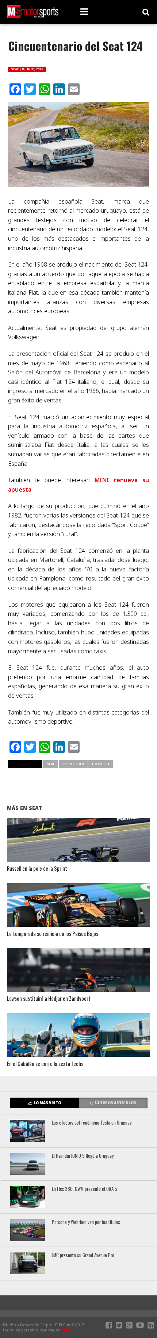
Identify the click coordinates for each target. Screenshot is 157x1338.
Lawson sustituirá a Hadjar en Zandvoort (49, 998)
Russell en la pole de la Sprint (37, 868)
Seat (50, 764)
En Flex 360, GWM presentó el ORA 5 (84, 1189)
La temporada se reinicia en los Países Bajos (52, 933)
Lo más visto (47, 1103)
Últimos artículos (115, 1103)
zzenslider (73, 764)
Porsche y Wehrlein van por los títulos (86, 1222)
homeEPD (100, 764)
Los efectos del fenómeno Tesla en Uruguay (91, 1123)
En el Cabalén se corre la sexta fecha (45, 1063)
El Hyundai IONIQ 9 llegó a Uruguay (83, 1156)
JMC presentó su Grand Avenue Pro (83, 1255)
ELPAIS (68, 1330)
